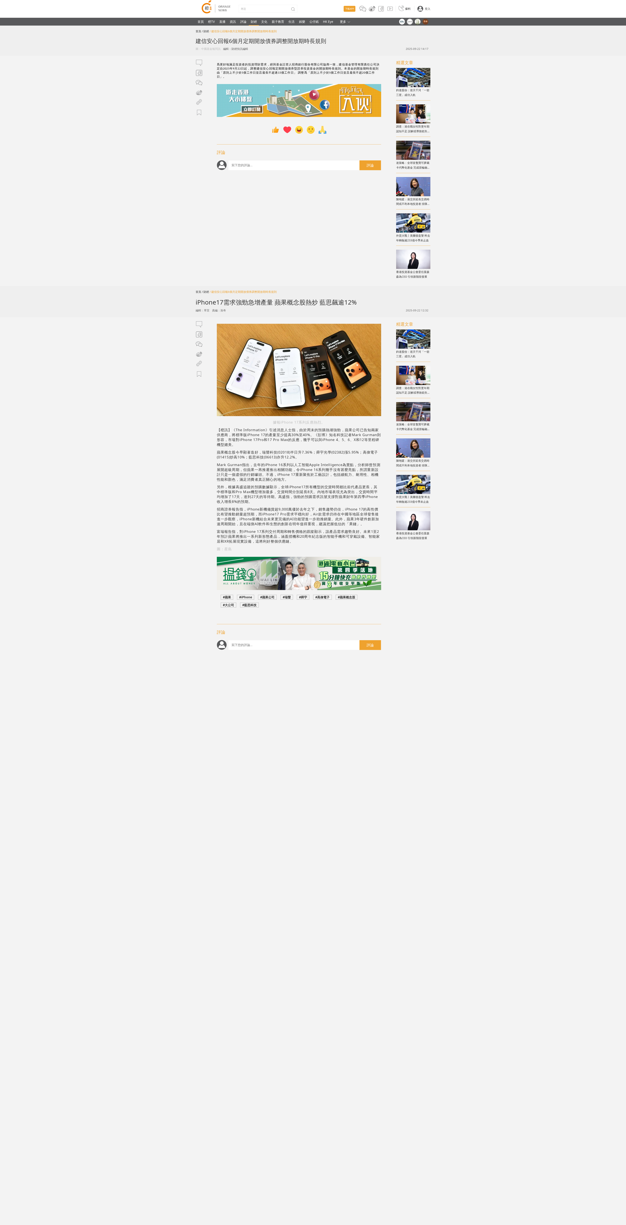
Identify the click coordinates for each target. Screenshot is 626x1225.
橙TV (211, 21)
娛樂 (302, 21)
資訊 (233, 21)
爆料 (408, 9)
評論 (243, 21)
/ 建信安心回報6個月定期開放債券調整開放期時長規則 (243, 31)
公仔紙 (314, 21)
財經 (254, 21)
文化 (264, 21)
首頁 (201, 21)
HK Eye (328, 21)
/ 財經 (205, 31)
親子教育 (278, 21)
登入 (427, 9)
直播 (222, 21)
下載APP (349, 8)
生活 (291, 21)
